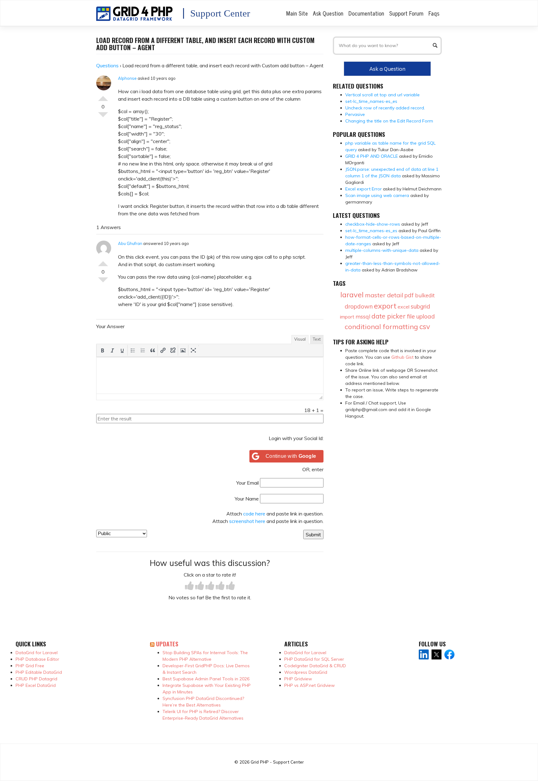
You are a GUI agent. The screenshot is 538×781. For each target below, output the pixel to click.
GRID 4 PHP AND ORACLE (371, 156)
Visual (300, 339)
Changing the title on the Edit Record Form (389, 121)
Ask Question (328, 13)
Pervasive (355, 114)
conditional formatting (381, 326)
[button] (102, 350)
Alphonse (127, 78)
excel (403, 307)
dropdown (359, 306)
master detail (384, 295)
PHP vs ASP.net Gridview (309, 685)
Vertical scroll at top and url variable (382, 95)
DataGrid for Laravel (37, 652)
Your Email (247, 483)
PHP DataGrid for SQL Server (314, 659)
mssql (363, 316)
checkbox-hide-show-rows (372, 224)
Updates (167, 643)
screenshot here (247, 521)
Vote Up (103, 96)
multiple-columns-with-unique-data (381, 250)
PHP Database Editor (37, 659)
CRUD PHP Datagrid (36, 679)
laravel (352, 294)
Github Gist (402, 357)
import (347, 317)
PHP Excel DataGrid (36, 685)
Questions (107, 65)
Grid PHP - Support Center (277, 761)
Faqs (433, 13)
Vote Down (103, 117)
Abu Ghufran (130, 243)
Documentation (366, 13)
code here (254, 513)
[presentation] (102, 350)
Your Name (247, 499)
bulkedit (425, 295)
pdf (409, 295)
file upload (421, 316)
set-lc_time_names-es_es (371, 101)
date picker (388, 316)
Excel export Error (363, 189)
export (385, 305)
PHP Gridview (298, 679)
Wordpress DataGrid (305, 672)
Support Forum (406, 13)
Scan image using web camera (377, 195)
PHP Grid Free (30, 665)
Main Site (297, 13)
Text (317, 339)
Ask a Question (387, 68)
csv (424, 326)
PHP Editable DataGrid (39, 672)
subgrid (420, 306)
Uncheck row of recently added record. (385, 108)
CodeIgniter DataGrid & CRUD (315, 665)
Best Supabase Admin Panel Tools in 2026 (206, 679)
